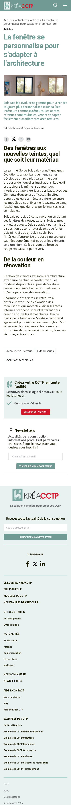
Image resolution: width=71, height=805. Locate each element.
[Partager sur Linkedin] (21, 139)
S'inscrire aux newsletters (35, 466)
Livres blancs (10, 659)
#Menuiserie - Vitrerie (19, 351)
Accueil (8, 20)
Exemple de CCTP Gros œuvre (20, 750)
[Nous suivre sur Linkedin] (43, 564)
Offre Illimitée (11, 624)
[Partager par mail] (29, 139)
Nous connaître (15, 674)
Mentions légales (12, 797)
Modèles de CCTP (15, 595)
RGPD (6, 790)
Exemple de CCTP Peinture (18, 756)
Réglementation (12, 653)
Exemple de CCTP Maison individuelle (23, 731)
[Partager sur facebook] (7, 139)
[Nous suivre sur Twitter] (35, 564)
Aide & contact (14, 690)
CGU (6, 784)
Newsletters (13, 681)
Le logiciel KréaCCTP (18, 582)
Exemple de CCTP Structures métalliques (26, 762)
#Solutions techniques (19, 360)
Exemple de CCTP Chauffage (19, 737)
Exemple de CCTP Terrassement (21, 769)
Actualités (21, 20)
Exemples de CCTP (16, 718)
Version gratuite (12, 618)
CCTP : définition (13, 725)
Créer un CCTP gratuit (35, 411)
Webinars (8, 665)
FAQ (6, 703)
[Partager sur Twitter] (14, 139)
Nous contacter (12, 697)
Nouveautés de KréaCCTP (21, 602)
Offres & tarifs (14, 612)
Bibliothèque (13, 589)
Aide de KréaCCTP (13, 709)
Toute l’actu (10, 640)
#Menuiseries (45, 351)
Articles (34, 20)
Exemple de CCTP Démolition (19, 744)
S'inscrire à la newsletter (35, 537)
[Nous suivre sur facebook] (28, 564)
